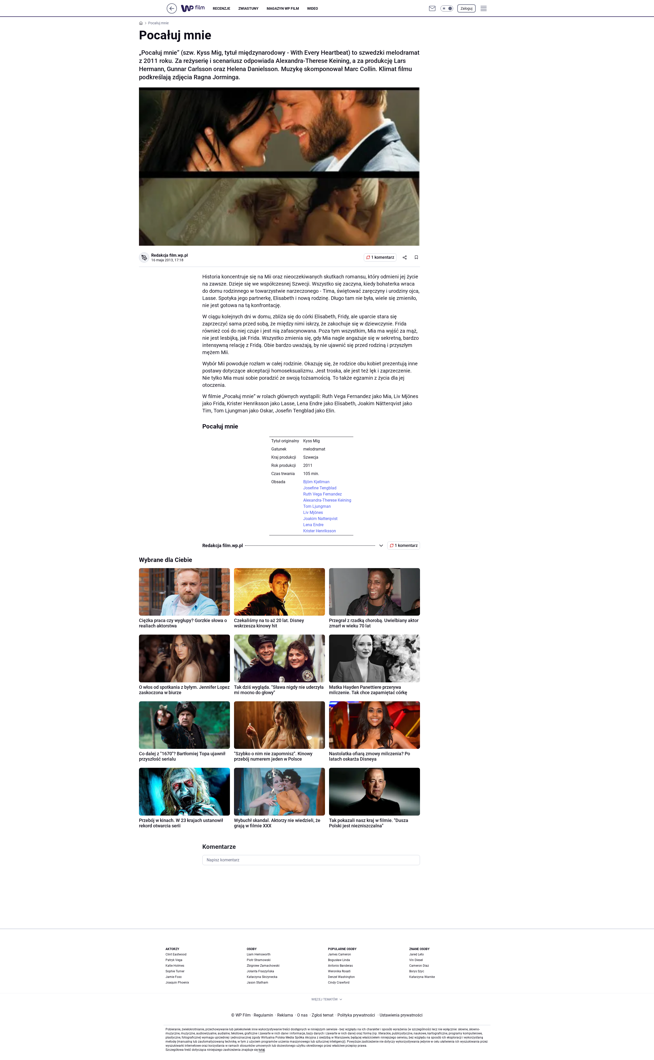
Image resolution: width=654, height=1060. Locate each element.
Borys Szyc (416, 971)
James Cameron (339, 954)
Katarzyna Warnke (422, 977)
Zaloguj (466, 8)
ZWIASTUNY (248, 8)
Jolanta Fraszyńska (260, 971)
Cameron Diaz (419, 965)
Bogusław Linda (339, 960)
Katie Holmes (175, 965)
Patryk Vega (174, 960)
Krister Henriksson (319, 530)
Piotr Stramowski (259, 960)
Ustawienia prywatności (400, 1015)
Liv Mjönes (313, 512)
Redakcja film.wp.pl (169, 255)
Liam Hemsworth (259, 954)
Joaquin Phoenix (177, 982)
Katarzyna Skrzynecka (262, 977)
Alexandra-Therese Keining (327, 500)
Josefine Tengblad (319, 488)
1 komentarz (382, 257)
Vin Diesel (416, 960)
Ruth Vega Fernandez (322, 494)
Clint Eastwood (176, 954)
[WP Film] (197, 8)
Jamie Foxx (174, 977)
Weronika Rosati (339, 971)
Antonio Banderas (340, 965)
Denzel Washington (341, 977)
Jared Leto (416, 954)
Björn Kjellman (316, 481)
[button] (446, 8)
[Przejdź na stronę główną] (172, 12)
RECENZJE (221, 8)
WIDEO (312, 8)
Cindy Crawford (338, 982)
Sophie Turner (175, 971)
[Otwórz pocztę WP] (432, 8)
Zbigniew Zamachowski (263, 965)
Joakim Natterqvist (320, 518)
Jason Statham (257, 982)
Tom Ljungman (317, 506)
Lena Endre (313, 524)
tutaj (262, 1050)
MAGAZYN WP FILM (283, 8)
